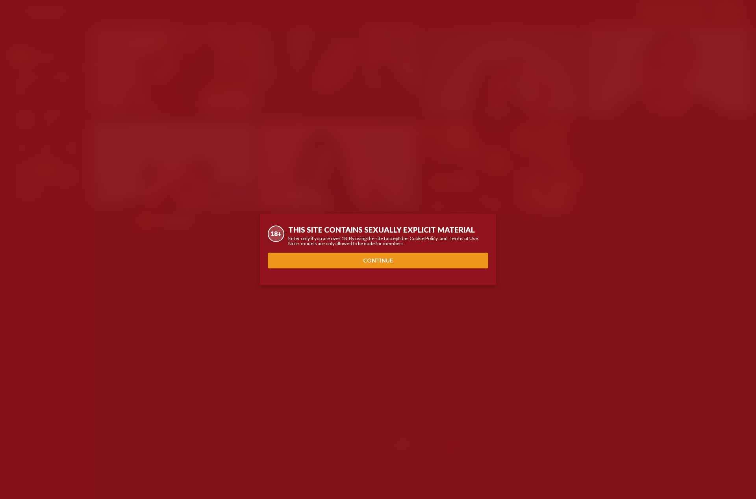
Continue (378, 260)
